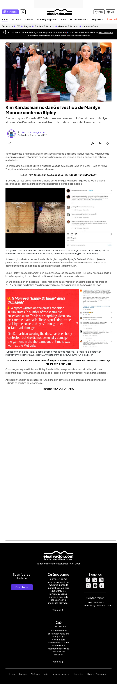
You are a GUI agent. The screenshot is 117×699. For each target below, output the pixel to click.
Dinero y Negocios (96, 674)
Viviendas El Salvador (68, 26)
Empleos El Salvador (44, 26)
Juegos (27, 26)
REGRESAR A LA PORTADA (58, 388)
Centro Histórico (90, 26)
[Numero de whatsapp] (88, 587)
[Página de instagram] (101, 581)
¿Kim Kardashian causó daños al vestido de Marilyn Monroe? (62, 174)
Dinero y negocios (47, 19)
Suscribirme (21, 587)
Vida (63, 19)
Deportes (97, 19)
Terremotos (7, 26)
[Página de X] (94, 581)
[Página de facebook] (87, 581)
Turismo (29, 19)
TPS (18, 26)
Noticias (16, 19)
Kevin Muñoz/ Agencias (33, 132)
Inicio (5, 19)
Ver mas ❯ (58, 609)
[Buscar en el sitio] (23, 11)
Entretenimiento (79, 19)
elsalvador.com (106, 32)
